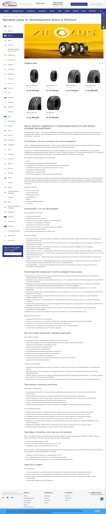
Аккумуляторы (28, 507)
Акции (46, 502)
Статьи (67, 500)
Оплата (46, 498)
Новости (67, 496)
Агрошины (27, 502)
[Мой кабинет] (100, 11)
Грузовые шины (29, 498)
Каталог (26, 492)
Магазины (68, 498)
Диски (26, 505)
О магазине (68, 492)
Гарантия (47, 500)
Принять (97, 511)
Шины (26, 496)
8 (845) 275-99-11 (58, 4)
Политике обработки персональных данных (38, 512)
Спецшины (27, 500)
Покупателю (48, 492)
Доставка (47, 496)
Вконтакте (102, 499)
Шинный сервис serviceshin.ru (79, 4)
